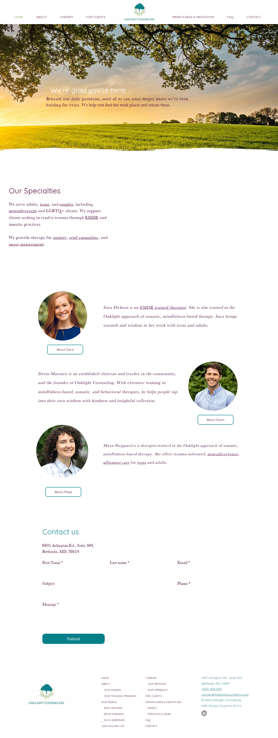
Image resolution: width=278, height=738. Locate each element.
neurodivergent (23, 210)
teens (44, 204)
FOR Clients (154, 696)
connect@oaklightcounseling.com (225, 694)
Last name (119, 562)
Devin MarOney (112, 714)
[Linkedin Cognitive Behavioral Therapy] (204, 713)
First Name (52, 562)
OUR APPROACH (158, 689)
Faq (148, 720)
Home (105, 678)
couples (66, 204)
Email (183, 562)
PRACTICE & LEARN (159, 714)
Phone (183, 583)
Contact (151, 726)
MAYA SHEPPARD (113, 720)
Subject (48, 583)
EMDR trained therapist (163, 307)
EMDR (92, 217)
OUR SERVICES (157, 683)
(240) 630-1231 (212, 689)
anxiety (60, 237)
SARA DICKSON (111, 708)
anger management (26, 244)
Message (50, 604)
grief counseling (83, 237)
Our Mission (112, 689)
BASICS (152, 708)
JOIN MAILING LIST (112, 726)
